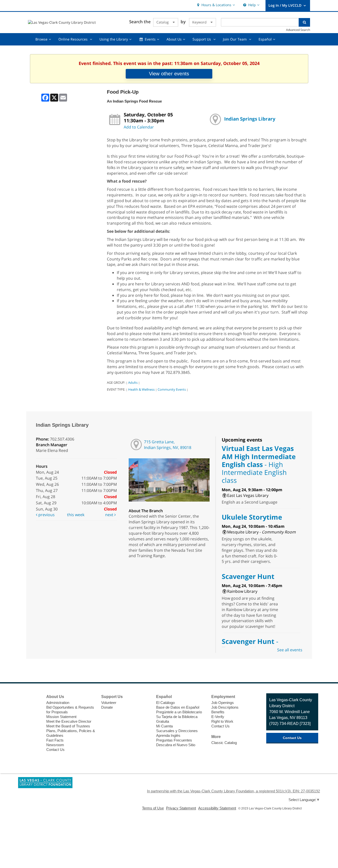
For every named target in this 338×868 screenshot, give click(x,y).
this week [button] (75, 514)
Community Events (172, 389)
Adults (133, 382)
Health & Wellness (141, 389)
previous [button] (46, 514)
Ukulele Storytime (252, 517)
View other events (169, 73)
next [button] (109, 514)
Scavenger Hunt (248, 576)
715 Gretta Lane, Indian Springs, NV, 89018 (167, 444)
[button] (215, 5)
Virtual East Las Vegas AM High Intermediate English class (259, 464)
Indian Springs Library (249, 119)
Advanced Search (298, 30)
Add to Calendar (139, 127)
